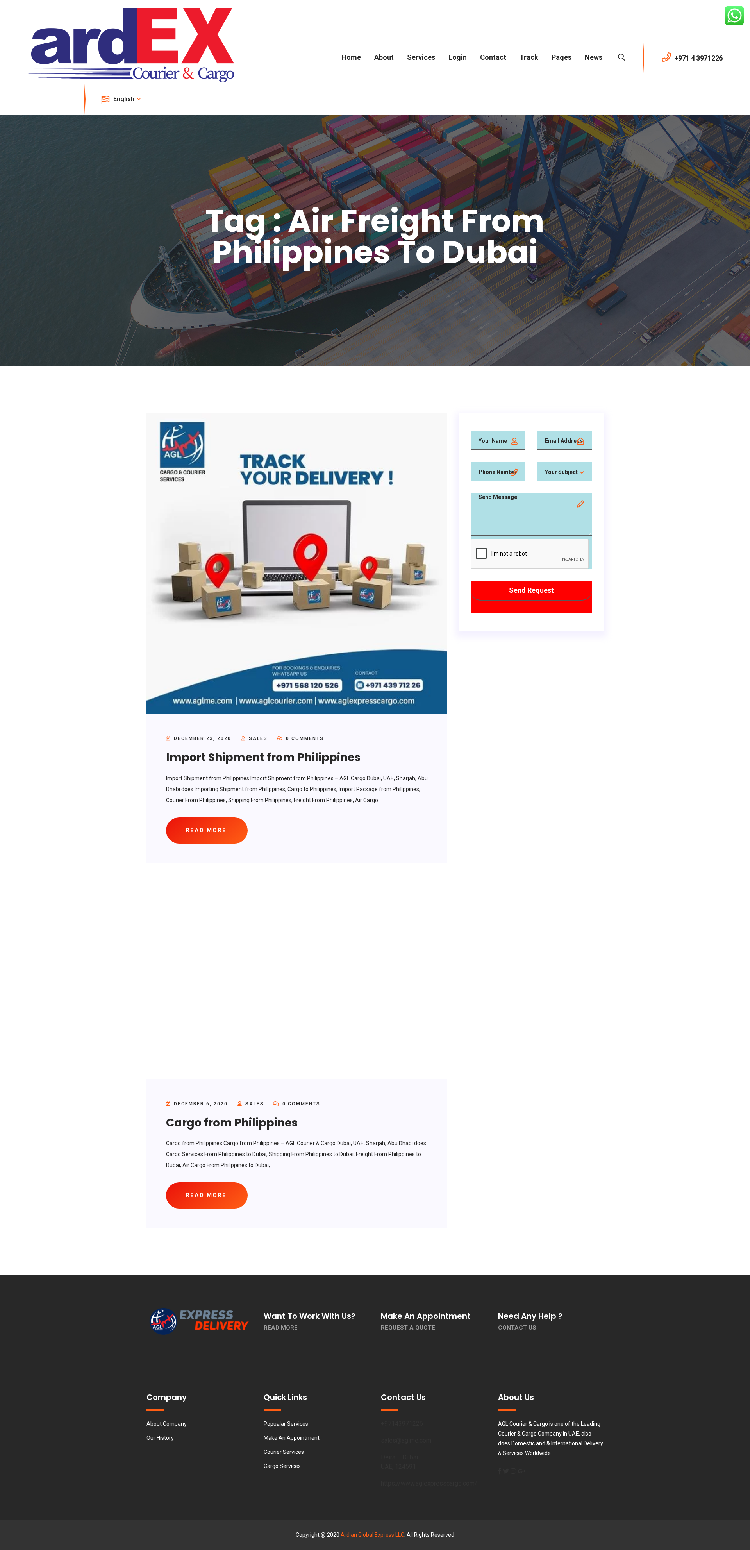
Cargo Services (282, 1466)
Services (421, 57)
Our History (160, 1438)
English (124, 99)
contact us (517, 1327)
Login (457, 57)
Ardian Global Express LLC (372, 1535)
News (593, 57)
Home (351, 57)
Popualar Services (286, 1424)
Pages (561, 57)
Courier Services (284, 1452)
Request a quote (408, 1327)
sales (258, 738)
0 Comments (304, 738)
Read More (281, 1327)
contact (493, 57)
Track (529, 57)
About (384, 57)
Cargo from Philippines (232, 1122)
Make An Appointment (292, 1438)
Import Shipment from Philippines (263, 757)
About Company (166, 1424)
